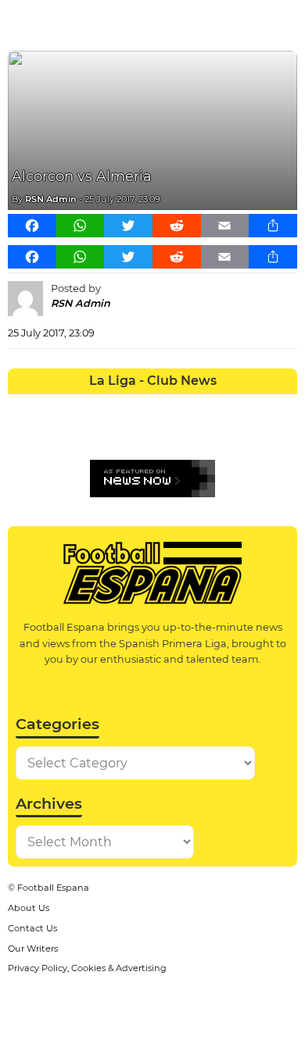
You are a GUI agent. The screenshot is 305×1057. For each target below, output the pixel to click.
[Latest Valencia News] (253, 435)
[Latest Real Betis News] (109, 435)
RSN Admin (51, 199)
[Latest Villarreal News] (282, 435)
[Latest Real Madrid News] (138, 435)
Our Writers (33, 948)
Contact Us (32, 928)
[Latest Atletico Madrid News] (80, 406)
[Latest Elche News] (166, 406)
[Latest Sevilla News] (224, 435)
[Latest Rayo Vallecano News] (80, 435)
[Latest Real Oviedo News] (166, 435)
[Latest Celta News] (138, 406)
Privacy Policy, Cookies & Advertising (87, 968)
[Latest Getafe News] (224, 406)
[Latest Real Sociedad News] (195, 435)
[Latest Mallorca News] (22, 435)
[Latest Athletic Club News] (51, 406)
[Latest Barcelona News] (109, 406)
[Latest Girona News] (253, 406)
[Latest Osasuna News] (51, 435)
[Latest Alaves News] (22, 406)
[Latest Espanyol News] (195, 406)
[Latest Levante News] (282, 406)
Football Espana (53, 887)
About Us (28, 907)
